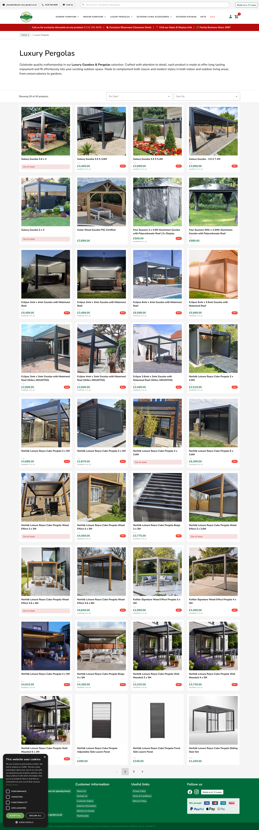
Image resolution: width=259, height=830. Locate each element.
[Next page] (142, 771)
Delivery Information (86, 806)
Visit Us (69, 5)
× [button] (44, 757)
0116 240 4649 (51, 5)
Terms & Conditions (142, 796)
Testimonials (83, 815)
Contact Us (82, 796)
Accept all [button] (15, 815)
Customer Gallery (85, 801)
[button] (25, 822)
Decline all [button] (35, 815)
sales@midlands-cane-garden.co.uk (21, 5)
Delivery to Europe (85, 810)
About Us (81, 791)
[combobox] (139, 96)
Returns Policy (139, 801)
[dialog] (25, 790)
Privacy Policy (139, 791)
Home (24, 35)
